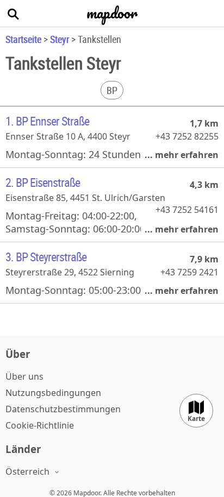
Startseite (23, 39)
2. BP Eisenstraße (42, 182)
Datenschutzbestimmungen (63, 409)
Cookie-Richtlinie (39, 425)
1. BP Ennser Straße (47, 121)
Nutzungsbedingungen (53, 393)
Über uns (24, 376)
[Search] (13, 13)
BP (112, 90)
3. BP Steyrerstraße (45, 257)
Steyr (59, 39)
